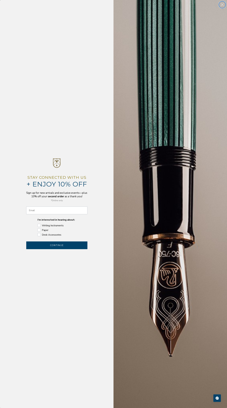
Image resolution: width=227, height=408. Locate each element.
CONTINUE (57, 245)
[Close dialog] (222, 4)
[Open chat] (217, 398)
